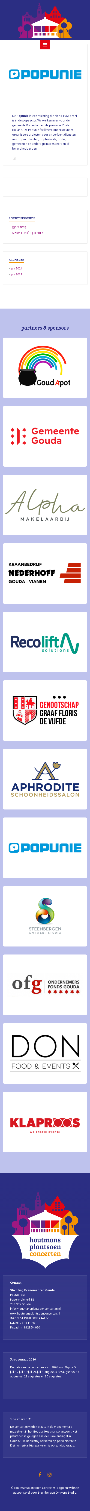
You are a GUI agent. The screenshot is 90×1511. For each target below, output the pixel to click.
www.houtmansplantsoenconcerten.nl (35, 1313)
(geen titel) (19, 227)
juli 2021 (16, 268)
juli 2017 (16, 274)
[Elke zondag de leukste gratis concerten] (45, 20)
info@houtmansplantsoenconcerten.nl (35, 1309)
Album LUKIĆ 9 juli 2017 (27, 233)
